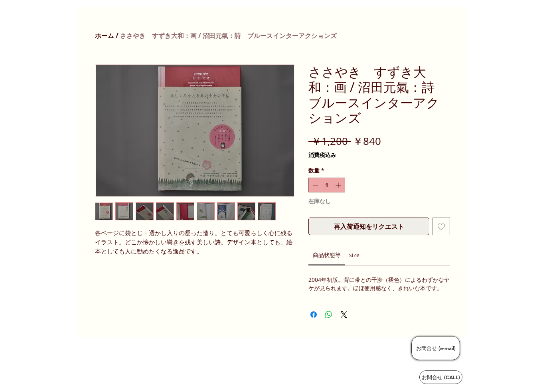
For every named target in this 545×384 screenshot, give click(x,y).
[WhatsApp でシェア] (329, 314)
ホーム (104, 35)
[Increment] (339, 185)
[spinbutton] (327, 185)
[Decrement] (315, 185)
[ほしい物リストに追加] (441, 226)
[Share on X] (344, 314)
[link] (327, 255)
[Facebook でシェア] (313, 314)
